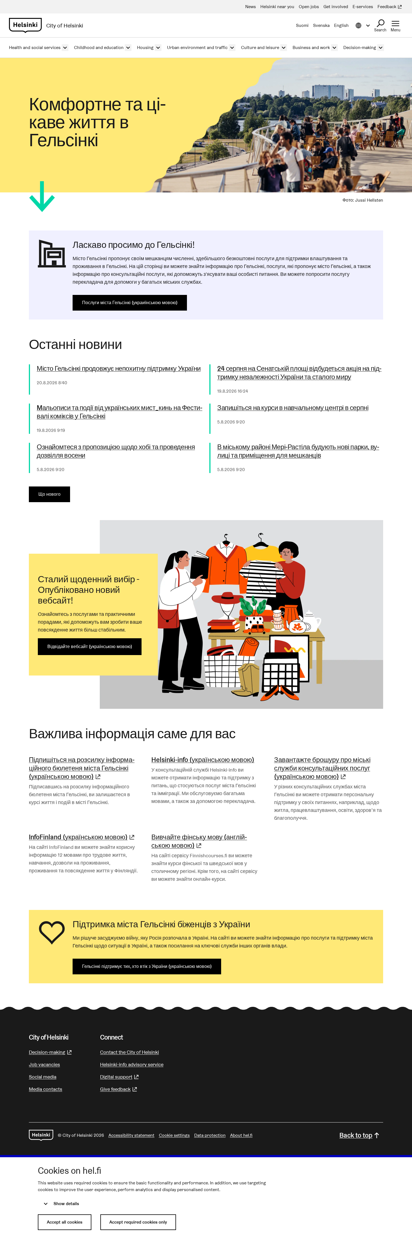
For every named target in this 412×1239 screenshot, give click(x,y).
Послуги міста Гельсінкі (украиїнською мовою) (129, 303)
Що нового (49, 494)
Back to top (355, 1135)
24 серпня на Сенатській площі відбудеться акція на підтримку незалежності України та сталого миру (299, 372)
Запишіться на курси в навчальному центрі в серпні (292, 408)
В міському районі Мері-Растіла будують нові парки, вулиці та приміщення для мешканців (298, 451)
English (341, 25)
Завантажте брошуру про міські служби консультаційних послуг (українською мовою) (328, 768)
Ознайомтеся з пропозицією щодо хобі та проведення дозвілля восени (116, 451)
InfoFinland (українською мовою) (82, 837)
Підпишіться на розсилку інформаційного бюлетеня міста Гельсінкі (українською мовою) (83, 768)
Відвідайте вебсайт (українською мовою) (89, 646)
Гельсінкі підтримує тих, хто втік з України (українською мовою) (147, 966)
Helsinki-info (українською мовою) (202, 759)
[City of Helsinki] (41, 1135)
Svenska (321, 25)
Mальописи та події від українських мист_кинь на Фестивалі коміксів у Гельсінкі (119, 412)
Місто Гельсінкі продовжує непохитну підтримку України (119, 368)
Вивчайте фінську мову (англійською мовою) (205, 841)
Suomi (302, 25)
